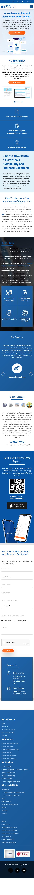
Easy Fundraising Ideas (9, 805)
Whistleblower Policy (8, 843)
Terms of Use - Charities (9, 833)
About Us (4, 727)
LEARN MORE (17, 82)
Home (3, 724)
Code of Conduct (7, 839)
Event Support (6, 767)
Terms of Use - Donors (9, 830)
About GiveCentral (8, 730)
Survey (3, 814)
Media (3, 821)
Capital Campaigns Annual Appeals (14, 770)
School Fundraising (8, 776)
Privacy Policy (6, 837)
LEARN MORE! (17, 33)
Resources (5, 790)
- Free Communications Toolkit (14, 793)
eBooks (3, 808)
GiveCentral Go (6, 753)
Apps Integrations (8, 773)
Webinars (4, 736)
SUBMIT (8, 651)
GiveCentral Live (7, 747)
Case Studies (6, 802)
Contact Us (5, 824)
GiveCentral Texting (8, 759)
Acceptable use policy (9, 828)
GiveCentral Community (10, 750)
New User (7, 620)
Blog (3, 799)
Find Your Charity (7, 733)
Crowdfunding (6, 779)
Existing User (21, 620)
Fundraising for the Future (10, 782)
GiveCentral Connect (8, 756)
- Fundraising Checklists (11, 796)
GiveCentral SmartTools (9, 744)
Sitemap (4, 811)
